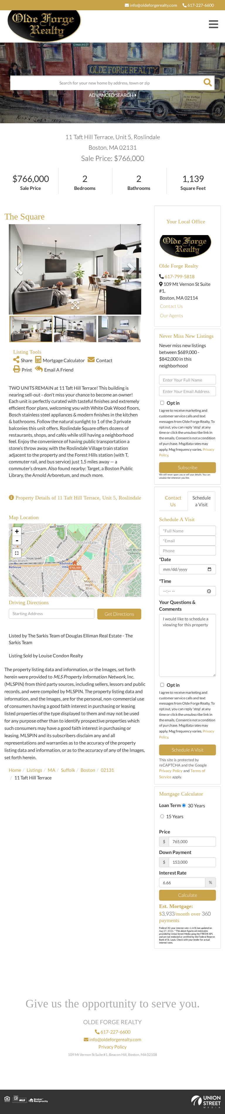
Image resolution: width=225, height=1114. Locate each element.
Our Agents (171, 315)
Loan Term (170, 805)
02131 (107, 770)
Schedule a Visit (201, 501)
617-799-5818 (180, 276)
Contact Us (171, 306)
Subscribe (187, 467)
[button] (207, 82)
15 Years (174, 816)
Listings (34, 770)
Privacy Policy (171, 770)
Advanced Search (111, 95)
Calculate (187, 895)
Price (164, 831)
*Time (165, 581)
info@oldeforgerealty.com (153, 5)
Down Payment (175, 852)
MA (51, 770)
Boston (88, 770)
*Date (165, 559)
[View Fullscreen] (16, 553)
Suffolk (68, 770)
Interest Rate (173, 872)
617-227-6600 (200, 5)
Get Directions (119, 614)
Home (15, 770)
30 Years (196, 805)
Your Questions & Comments (177, 605)
